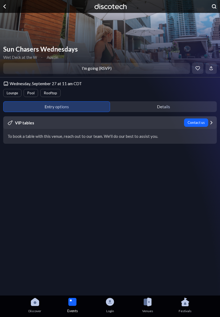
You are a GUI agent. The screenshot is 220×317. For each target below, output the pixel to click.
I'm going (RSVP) (97, 68)
